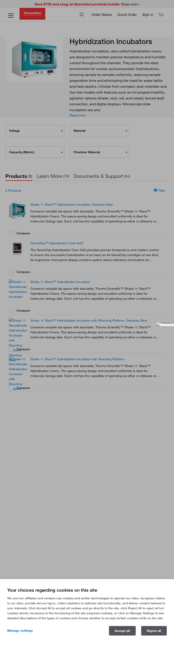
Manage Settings (20, 631)
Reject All (154, 631)
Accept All (122, 631)
